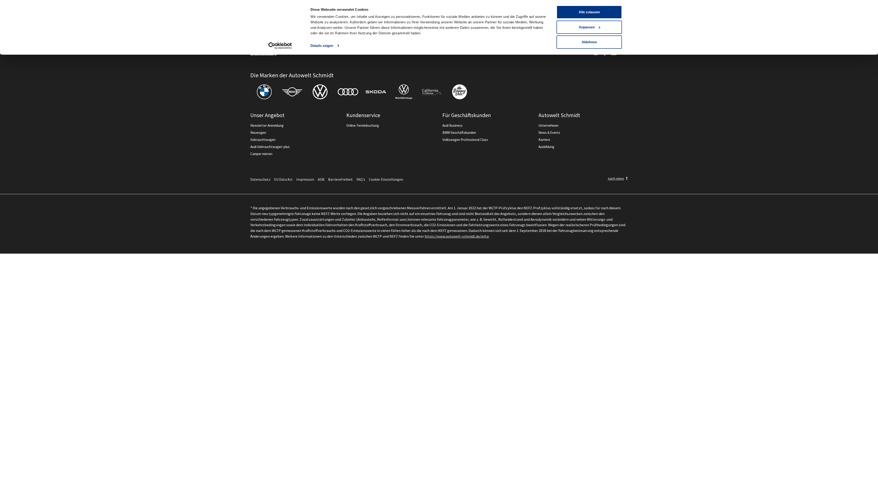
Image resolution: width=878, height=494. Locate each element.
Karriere (544, 139)
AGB (321, 179)
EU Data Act (283, 179)
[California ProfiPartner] (432, 92)
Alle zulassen (589, 12)
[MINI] (292, 92)
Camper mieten (261, 154)
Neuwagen (258, 132)
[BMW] (264, 92)
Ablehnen (589, 42)
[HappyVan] (460, 92)
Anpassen (587, 27)
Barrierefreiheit (340, 179)
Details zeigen (322, 46)
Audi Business (452, 125)
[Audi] (348, 92)
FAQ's (360, 179)
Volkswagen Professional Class (465, 139)
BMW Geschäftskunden (459, 132)
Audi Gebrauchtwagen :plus (270, 147)
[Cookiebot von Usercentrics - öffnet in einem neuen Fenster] (280, 45)
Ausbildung (546, 147)
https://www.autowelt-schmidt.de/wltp (457, 236)
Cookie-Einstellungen (386, 179)
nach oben (616, 178)
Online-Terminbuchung (362, 125)
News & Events (549, 132)
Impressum (305, 179)
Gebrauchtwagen (263, 139)
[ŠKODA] (376, 92)
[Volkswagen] (320, 92)
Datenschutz (260, 179)
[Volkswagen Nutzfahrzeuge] (404, 92)
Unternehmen (548, 125)
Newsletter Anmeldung (267, 125)
